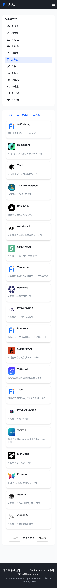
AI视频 (15, 46)
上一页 (14, 538)
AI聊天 (15, 26)
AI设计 (15, 66)
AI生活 (15, 99)
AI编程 (15, 73)
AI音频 (15, 52)
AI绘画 (15, 39)
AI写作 (15, 32)
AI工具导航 (23, 115)
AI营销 (15, 93)
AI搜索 (15, 86)
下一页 (42, 538)
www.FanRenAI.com (35, 570)
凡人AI (9, 115)
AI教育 (16, 79)
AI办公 (14, 59)
